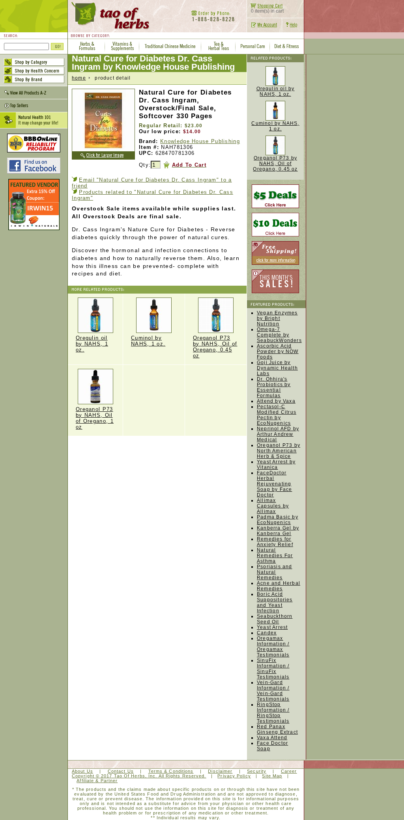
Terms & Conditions (171, 771)
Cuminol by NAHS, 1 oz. (148, 341)
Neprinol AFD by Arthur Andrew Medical (278, 434)
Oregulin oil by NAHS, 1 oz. (92, 344)
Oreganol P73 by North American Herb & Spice (278, 451)
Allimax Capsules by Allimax (273, 506)
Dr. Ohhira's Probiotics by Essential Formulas (274, 387)
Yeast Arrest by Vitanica (276, 464)
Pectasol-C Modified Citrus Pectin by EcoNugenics (276, 415)
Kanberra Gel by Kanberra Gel (278, 530)
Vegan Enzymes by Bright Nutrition (277, 318)
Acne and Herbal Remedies (278, 585)
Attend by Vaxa (276, 401)
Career (289, 771)
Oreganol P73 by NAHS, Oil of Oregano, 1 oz (95, 418)
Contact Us (121, 771)
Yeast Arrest (272, 627)
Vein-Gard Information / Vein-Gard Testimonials (273, 691)
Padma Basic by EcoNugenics (277, 519)
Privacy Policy (234, 776)
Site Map (272, 776)
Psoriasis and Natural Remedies (274, 572)
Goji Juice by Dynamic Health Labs (277, 368)
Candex (267, 633)
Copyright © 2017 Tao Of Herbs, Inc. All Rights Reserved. (139, 776)
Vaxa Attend (272, 737)
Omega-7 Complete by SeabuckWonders (279, 335)
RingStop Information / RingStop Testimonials (273, 713)
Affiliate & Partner (97, 780)
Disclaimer (220, 771)
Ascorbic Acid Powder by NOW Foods (278, 351)
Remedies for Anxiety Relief (275, 541)
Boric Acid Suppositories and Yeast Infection (275, 602)
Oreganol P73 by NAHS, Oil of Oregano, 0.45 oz (215, 347)
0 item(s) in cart (267, 11)
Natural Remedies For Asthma (275, 555)
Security (256, 771)
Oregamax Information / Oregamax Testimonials (273, 647)
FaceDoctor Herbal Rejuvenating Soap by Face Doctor (274, 484)
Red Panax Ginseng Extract (277, 729)
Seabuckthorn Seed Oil (274, 619)
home (79, 78)
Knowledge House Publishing (200, 141)
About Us (82, 771)
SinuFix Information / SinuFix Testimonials (273, 669)
